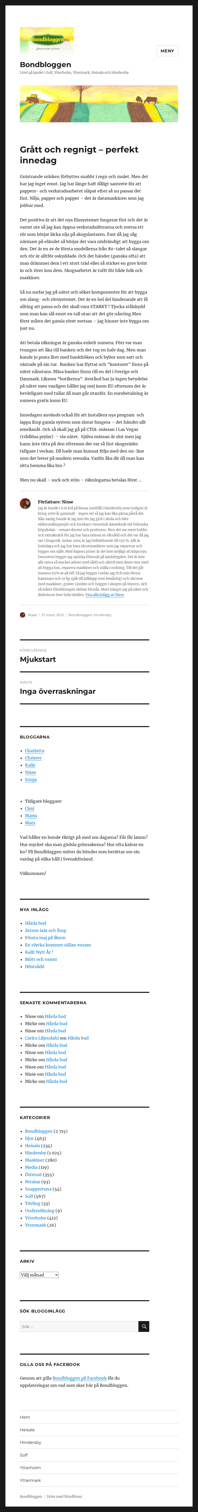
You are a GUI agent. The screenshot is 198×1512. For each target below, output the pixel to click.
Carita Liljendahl (42, 1038)
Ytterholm (35, 1217)
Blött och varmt (41, 959)
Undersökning (39, 1210)
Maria (31, 815)
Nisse (32, 615)
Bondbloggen (45, 64)
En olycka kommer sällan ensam (58, 944)
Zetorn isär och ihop (45, 930)
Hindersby (102, 615)
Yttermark (35, 1225)
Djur (29, 1138)
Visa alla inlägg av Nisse (104, 595)
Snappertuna (38, 1189)
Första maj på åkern (45, 937)
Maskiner (34, 1160)
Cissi (29, 808)
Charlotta (34, 750)
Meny (167, 51)
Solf (29, 1196)
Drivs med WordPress (64, 1496)
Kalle (30, 765)
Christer (33, 757)
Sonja (31, 779)
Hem (25, 1417)
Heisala (32, 1145)
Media (31, 1167)
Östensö (33, 1174)
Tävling (32, 1203)
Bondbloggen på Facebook (80, 1378)
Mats (30, 822)
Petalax (32, 1181)
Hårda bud (35, 923)
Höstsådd (34, 966)
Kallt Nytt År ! (39, 952)
